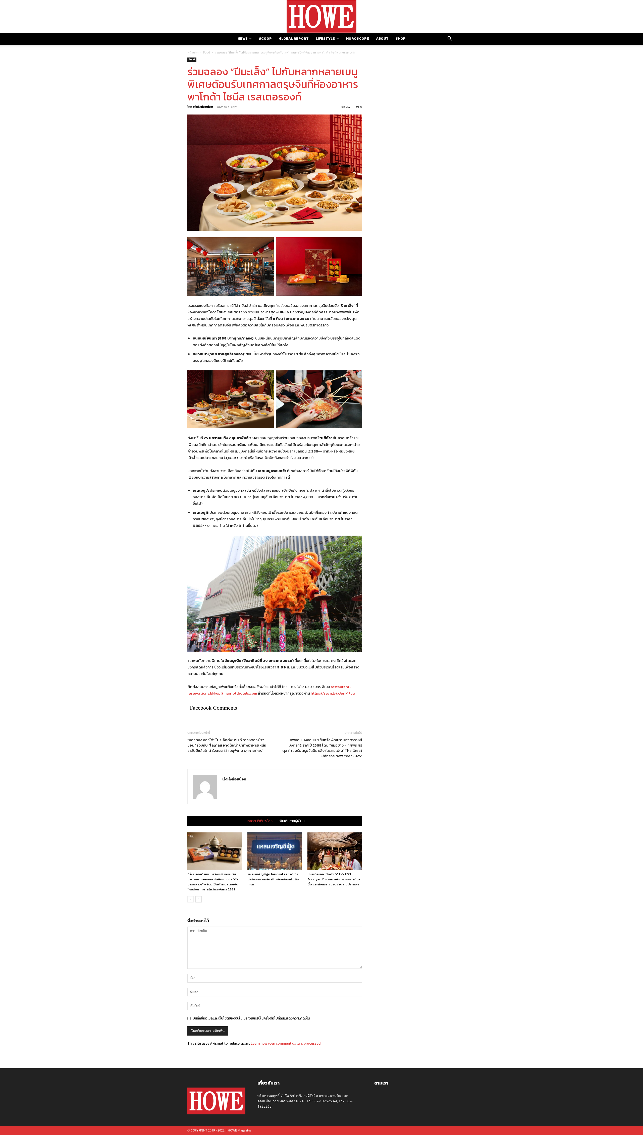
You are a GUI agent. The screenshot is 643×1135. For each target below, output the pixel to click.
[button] (450, 39)
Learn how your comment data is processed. (286, 1043)
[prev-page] (190, 899)
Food (206, 52)
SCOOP (265, 38)
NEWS (243, 38)
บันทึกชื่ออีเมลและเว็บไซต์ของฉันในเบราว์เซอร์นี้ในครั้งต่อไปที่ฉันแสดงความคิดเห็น (251, 1018)
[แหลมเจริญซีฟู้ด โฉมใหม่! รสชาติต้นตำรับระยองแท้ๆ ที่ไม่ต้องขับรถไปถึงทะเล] (274, 851)
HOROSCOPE (357, 38)
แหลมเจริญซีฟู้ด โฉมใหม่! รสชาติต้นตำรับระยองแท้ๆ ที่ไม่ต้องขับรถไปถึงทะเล (273, 879)
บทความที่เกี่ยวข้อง (259, 821)
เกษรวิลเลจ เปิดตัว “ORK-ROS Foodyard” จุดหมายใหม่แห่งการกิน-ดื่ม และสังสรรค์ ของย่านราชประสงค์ (333, 879)
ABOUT (382, 38)
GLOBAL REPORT (294, 38)
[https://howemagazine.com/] (321, 16)
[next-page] (198, 899)
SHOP (401, 38)
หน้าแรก (192, 52)
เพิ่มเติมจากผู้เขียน (291, 821)
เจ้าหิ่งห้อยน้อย (203, 107)
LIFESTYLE (325, 38)
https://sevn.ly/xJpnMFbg (333, 693)
